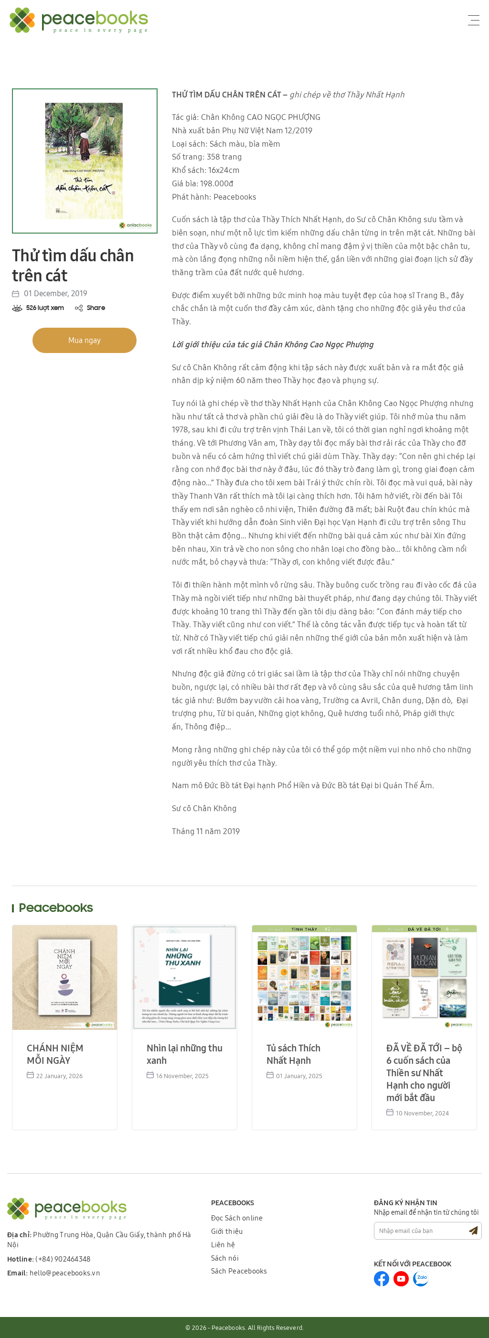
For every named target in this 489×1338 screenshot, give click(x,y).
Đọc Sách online (237, 1218)
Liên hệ (223, 1245)
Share (96, 308)
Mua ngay (84, 340)
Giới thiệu (227, 1231)
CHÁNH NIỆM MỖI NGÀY (55, 1054)
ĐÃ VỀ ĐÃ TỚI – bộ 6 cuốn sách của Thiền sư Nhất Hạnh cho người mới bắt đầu (424, 1072)
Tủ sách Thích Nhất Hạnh (293, 1054)
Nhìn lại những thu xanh (185, 1054)
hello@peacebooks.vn (53, 1273)
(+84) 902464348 (49, 1259)
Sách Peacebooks (239, 1271)
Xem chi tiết (62, 976)
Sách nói (225, 1258)
